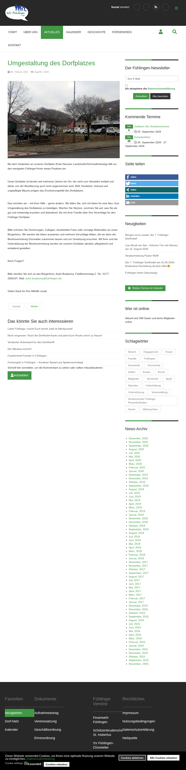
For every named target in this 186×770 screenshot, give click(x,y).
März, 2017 (135, 594)
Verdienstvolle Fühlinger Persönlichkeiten (142, 400)
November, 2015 (138, 652)
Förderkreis (122, 32)
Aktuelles (52, 32)
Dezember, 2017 (138, 562)
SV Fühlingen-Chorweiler (103, 745)
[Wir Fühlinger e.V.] (17, 13)
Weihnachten (150, 409)
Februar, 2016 (137, 642)
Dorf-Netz (12, 721)
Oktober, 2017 (137, 569)
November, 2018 (138, 522)
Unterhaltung (153, 385)
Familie (132, 358)
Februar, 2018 (137, 554)
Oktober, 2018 (137, 525)
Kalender (73, 32)
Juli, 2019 (134, 492)
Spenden (133, 385)
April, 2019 (135, 503)
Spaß (169, 378)
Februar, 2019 (137, 511)
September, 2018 (139, 529)
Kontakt (14, 45)
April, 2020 (135, 460)
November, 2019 (138, 478)
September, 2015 (139, 660)
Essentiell (34, 764)
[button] (151, 177)
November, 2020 (138, 442)
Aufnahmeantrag (46, 713)
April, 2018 (135, 547)
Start (12, 32)
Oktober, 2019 (137, 482)
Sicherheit (152, 378)
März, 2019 (135, 507)
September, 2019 (139, 485)
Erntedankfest (142, 137)
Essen (169, 351)
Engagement (150, 351)
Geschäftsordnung (47, 729)
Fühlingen (149, 358)
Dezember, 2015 (138, 649)
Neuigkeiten (13, 713)
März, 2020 (135, 463)
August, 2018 (136, 532)
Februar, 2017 (137, 598)
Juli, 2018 (134, 536)
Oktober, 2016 (137, 612)
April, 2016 (135, 634)
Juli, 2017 (134, 580)
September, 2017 (139, 572)
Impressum (130, 713)
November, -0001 (139, 663)
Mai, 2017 (134, 587)
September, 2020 (139, 445)
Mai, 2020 (134, 456)
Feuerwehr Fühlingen (101, 720)
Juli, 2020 (134, 452)
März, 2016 (135, 638)
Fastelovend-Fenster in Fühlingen (27, 355)
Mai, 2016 (134, 631)
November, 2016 (138, 609)
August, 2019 (136, 489)
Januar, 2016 (136, 645)
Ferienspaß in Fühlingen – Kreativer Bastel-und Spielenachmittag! (45, 362)
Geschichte (97, 32)
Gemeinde (134, 365)
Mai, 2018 (134, 543)
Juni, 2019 (135, 496)
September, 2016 (139, 616)
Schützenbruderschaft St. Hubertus (107, 733)
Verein (131, 409)
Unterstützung (136, 392)
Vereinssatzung (45, 721)
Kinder (146, 372)
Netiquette (129, 738)
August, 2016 (136, 620)
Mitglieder (133, 378)
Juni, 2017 (135, 583)
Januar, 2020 (136, 471)
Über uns (30, 32)
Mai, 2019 (134, 500)
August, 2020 (136, 449)
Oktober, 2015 (137, 656)
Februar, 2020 (137, 467)
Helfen (132, 372)
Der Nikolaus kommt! (20, 348)
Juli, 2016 (134, 623)
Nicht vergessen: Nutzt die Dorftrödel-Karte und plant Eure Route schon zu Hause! (55, 335)
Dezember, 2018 (138, 518)
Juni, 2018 (135, 540)
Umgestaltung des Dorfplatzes (51, 63)
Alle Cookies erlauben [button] (163, 757)
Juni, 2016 (135, 627)
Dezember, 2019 (138, 474)
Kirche (161, 372)
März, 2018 (135, 551)
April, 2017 (135, 591)
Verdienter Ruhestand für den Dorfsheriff (31, 342)
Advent (132, 351)
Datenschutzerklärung (41, 758)
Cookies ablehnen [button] (132, 757)
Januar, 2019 (136, 514)
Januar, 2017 (136, 602)
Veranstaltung (159, 392)
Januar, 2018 (136, 558)
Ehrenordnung (44, 738)
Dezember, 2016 (138, 605)
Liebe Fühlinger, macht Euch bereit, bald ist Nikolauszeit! (40, 328)
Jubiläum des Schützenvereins (151, 126)
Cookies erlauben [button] (56, 764)
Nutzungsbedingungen (137, 721)
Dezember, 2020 (138, 438)
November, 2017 (138, 565)
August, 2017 (136, 576)
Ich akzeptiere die (150, 88)
